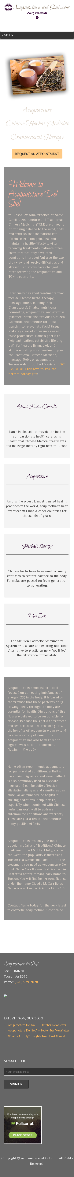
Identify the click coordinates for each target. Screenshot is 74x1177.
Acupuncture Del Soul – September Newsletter (38, 1030)
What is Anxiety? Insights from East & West (36, 1036)
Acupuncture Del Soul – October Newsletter (37, 1025)
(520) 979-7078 (37, 13)
